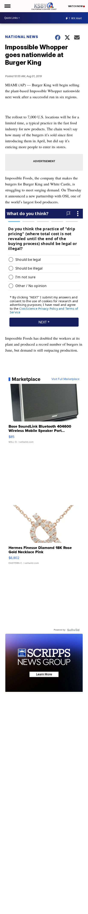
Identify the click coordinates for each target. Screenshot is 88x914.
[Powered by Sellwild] (73, 629)
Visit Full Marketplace (65, 379)
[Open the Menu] (7, 6)
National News (21, 37)
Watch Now (75, 6)
